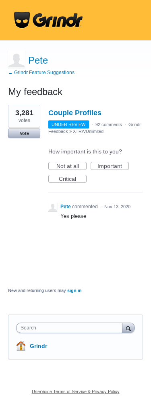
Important (113, 166)
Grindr (38, 346)
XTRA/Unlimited (88, 131)
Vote (24, 133)
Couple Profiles (74, 113)
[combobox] (71, 328)
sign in (74, 290)
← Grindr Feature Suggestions (41, 72)
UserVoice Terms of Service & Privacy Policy (76, 391)
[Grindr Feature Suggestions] (48, 20)
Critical (73, 179)
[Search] (128, 328)
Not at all (71, 166)
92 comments (108, 124)
